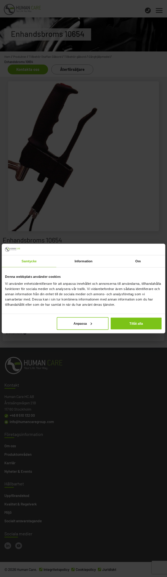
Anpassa (80, 323)
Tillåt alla (136, 323)
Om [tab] (138, 261)
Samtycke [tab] (29, 261)
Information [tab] (83, 261)
